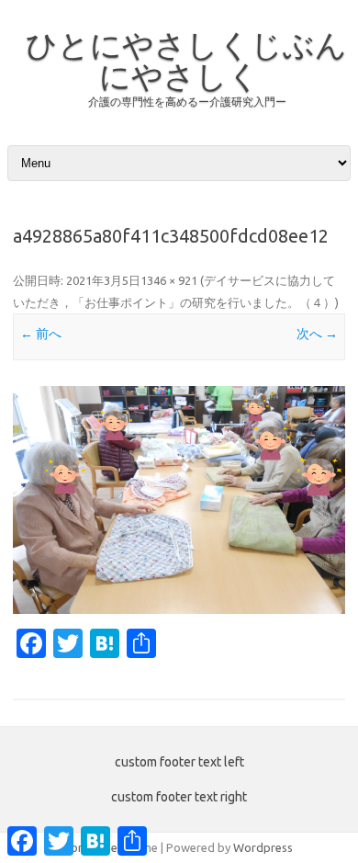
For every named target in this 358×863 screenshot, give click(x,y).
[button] (179, 500)
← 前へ (41, 333)
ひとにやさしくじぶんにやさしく (186, 60)
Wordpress (263, 847)
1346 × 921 (168, 280)
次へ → (317, 333)
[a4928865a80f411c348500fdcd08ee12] (179, 500)
